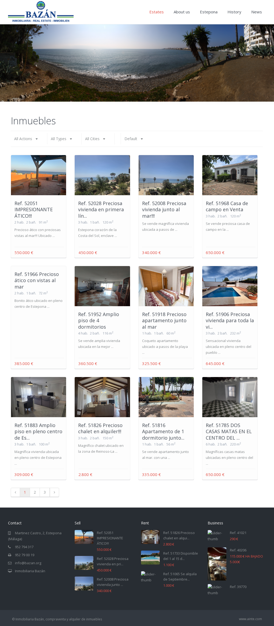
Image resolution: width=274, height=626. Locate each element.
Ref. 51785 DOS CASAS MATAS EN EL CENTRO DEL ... (229, 431)
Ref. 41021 (238, 532)
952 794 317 (24, 546)
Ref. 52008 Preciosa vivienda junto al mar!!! (164, 209)
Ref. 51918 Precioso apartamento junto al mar (164, 320)
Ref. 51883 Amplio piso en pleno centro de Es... (38, 431)
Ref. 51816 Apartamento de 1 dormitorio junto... (163, 431)
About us (182, 11)
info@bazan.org (28, 562)
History (234, 11)
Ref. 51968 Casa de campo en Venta (227, 206)
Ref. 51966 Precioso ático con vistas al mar (36, 280)
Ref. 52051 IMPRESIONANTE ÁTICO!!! (33, 209)
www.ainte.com (250, 619)
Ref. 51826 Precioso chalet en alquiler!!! (100, 428)
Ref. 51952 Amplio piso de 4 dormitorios (98, 320)
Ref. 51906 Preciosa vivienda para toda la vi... (230, 320)
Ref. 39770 (238, 586)
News (256, 11)
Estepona (209, 11)
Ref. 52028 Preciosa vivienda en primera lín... (101, 209)
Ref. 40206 (238, 550)
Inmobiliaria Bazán (30, 571)
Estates (156, 11)
